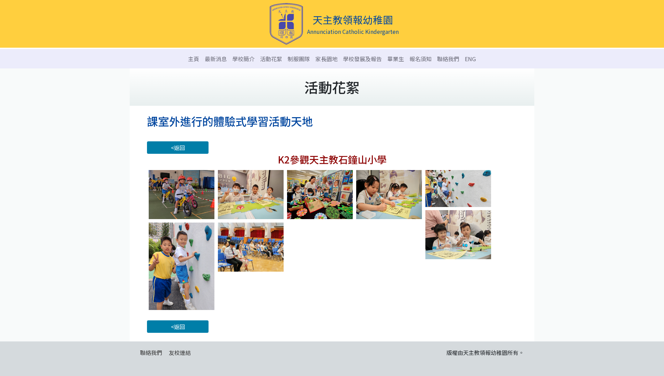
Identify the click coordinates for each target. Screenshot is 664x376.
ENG (470, 59)
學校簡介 (243, 59)
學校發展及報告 (362, 59)
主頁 (193, 59)
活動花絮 (271, 59)
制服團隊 (299, 59)
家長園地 (326, 59)
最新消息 (216, 59)
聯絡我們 (448, 59)
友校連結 (180, 352)
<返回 (178, 147)
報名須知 (420, 59)
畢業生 (395, 59)
